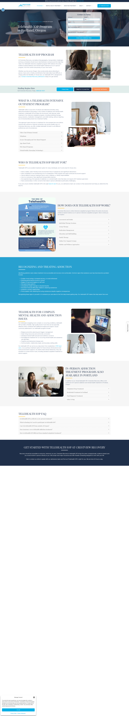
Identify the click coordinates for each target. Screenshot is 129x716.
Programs (40, 5)
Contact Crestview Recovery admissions (33, 76)
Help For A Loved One (82, 89)
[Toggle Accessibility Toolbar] (3, 9)
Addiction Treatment (70, 5)
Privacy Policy (14, 713)
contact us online (35, 459)
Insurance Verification (100, 89)
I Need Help (65, 89)
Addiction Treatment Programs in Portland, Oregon (31, 21)
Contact (88, 5)
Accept (18, 709)
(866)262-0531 (80, 1)
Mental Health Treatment (53, 5)
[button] (34, 697)
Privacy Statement (21, 713)
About (81, 5)
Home (18, 21)
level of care (52, 184)
